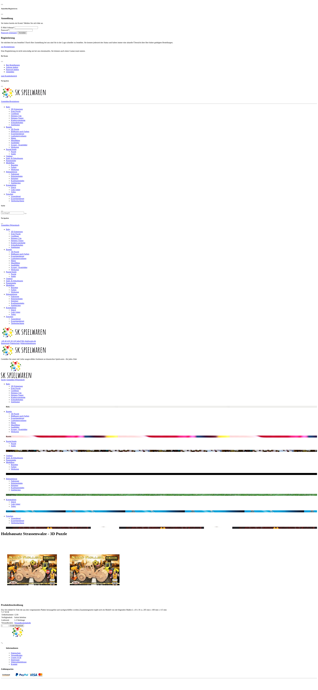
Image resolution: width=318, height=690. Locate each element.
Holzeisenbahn (17, 176)
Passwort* (5, 30)
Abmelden (10, 72)
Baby (8, 107)
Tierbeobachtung (17, 201)
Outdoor (9, 156)
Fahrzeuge (15, 174)
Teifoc (13, 192)
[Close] (2, 4)
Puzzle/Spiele (11, 149)
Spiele (13, 154)
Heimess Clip (16, 116)
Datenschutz (15, 343)
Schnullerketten (17, 123)
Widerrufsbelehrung (28, 343)
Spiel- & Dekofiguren (14, 158)
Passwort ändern (12, 69)
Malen (13, 138)
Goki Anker (15, 190)
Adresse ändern (12, 67)
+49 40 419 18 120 (8, 341)
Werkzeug (15, 147)
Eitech (13, 187)
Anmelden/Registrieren (10, 101)
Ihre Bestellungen (13, 65)
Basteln (9, 127)
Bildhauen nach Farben (20, 131)
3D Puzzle (15, 129)
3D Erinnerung (17, 109)
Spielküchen (16, 183)
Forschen (9, 194)
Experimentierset (17, 134)
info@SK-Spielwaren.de (26, 341)
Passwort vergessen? (9, 33)
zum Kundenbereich (9, 76)
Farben (13, 167)
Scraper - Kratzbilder (19, 145)
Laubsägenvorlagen (18, 136)
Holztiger (14, 178)
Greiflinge (15, 114)
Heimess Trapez (17, 118)
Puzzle (13, 152)
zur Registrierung (8, 47)
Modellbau (10, 163)
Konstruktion (11, 185)
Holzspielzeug (11, 172)
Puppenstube (11, 161)
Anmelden (22, 33)
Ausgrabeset (16, 196)
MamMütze (15, 140)
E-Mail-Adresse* (7, 27)
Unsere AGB (16, 657)
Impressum (5, 343)
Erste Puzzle (16, 111)
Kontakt (14, 664)
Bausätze (14, 165)
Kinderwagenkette (18, 120)
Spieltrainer (15, 125)
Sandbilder (15, 143)
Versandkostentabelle (22, 623)
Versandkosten (16, 655)
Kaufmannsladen (17, 181)
